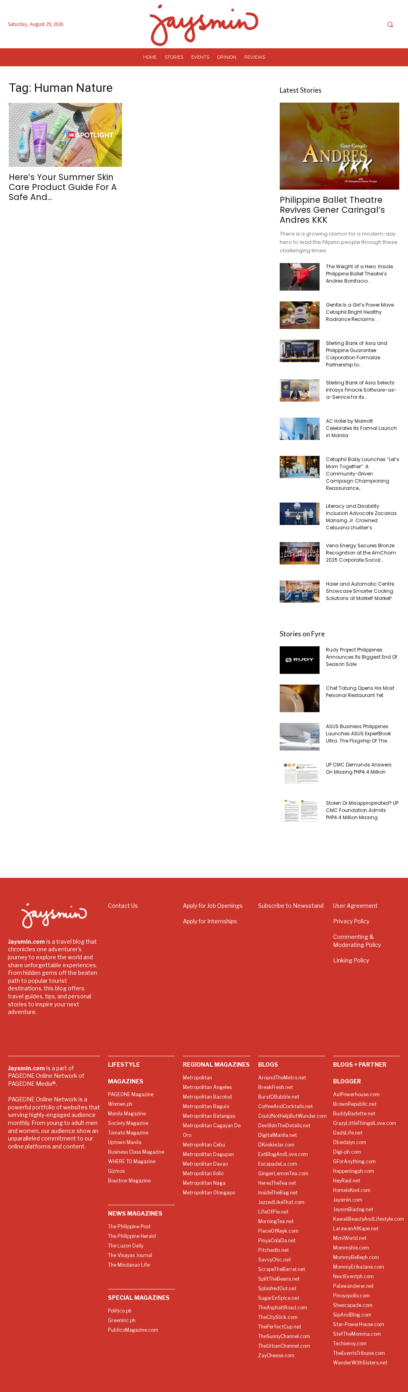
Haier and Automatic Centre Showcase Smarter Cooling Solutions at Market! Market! (360, 591)
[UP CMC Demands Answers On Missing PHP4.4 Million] (300, 772)
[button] (390, 24)
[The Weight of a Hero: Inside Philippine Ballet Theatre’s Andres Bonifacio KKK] (300, 277)
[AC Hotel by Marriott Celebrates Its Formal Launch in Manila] (300, 429)
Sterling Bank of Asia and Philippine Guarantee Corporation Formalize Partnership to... (356, 354)
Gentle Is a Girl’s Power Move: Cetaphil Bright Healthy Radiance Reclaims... (360, 312)
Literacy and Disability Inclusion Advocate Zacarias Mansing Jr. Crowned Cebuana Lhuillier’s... (361, 517)
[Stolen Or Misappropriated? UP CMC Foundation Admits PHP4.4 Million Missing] (300, 811)
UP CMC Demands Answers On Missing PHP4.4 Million (359, 768)
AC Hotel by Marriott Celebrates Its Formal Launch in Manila (361, 428)
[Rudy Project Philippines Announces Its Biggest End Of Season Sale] (300, 660)
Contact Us (123, 905)
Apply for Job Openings (213, 905)
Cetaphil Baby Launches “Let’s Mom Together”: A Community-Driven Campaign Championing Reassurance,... (362, 473)
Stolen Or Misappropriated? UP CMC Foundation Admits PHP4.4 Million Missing (362, 810)
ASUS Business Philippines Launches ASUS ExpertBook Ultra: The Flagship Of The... (358, 733)
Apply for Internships (210, 921)
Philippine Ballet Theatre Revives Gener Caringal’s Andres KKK (332, 210)
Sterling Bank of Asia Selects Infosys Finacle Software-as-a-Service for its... (361, 389)
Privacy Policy (351, 921)
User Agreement (355, 905)
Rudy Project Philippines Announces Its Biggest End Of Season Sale (361, 656)
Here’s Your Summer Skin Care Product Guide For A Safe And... (63, 187)
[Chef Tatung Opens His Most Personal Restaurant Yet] (300, 698)
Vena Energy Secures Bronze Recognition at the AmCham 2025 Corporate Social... (361, 552)
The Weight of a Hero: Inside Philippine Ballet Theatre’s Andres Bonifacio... (359, 273)
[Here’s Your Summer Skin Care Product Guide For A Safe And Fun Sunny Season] (68, 135)
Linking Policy (351, 960)
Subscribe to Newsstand (291, 905)
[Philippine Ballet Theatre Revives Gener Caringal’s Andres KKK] (339, 146)
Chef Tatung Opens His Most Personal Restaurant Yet (360, 692)
